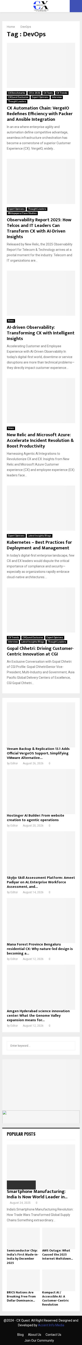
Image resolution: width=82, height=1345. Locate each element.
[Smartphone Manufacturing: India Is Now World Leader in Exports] (41, 1167)
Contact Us (53, 1334)
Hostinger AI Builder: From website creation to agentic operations (35, 818)
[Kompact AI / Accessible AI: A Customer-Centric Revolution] (58, 1280)
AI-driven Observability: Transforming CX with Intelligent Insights (40, 333)
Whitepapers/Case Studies (22, 213)
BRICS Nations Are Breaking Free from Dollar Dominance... (21, 1296)
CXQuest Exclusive (18, 97)
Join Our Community (39, 1340)
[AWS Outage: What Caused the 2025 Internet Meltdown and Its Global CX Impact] (58, 1238)
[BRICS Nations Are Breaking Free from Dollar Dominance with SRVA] (23, 1280)
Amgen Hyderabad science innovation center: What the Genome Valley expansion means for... (38, 1015)
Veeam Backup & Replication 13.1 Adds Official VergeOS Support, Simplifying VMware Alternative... (38, 753)
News (11, 321)
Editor (14, 763)
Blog (20, 1334)
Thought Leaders (17, 101)
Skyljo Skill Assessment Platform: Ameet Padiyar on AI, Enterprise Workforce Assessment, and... (41, 882)
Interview (57, 97)
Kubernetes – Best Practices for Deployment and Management (39, 545)
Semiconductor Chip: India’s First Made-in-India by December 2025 (22, 1256)
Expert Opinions (40, 97)
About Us (34, 1334)
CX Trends (61, 93)
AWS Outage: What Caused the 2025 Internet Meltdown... (57, 1254)
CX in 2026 (34, 93)
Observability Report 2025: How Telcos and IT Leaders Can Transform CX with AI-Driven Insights (39, 228)
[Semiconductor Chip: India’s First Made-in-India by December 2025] (23, 1238)
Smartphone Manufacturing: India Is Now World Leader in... (37, 1194)
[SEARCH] (70, 1045)
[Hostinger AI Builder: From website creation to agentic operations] (41, 791)
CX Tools (48, 93)
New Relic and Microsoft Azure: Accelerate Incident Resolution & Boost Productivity (40, 440)
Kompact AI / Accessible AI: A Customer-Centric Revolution (55, 1298)
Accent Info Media (51, 1325)
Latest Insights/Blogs (39, 535)
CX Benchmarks (16, 93)
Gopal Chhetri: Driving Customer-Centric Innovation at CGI (40, 651)
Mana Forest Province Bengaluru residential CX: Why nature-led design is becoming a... (40, 949)
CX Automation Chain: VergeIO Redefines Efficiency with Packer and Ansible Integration (40, 113)
